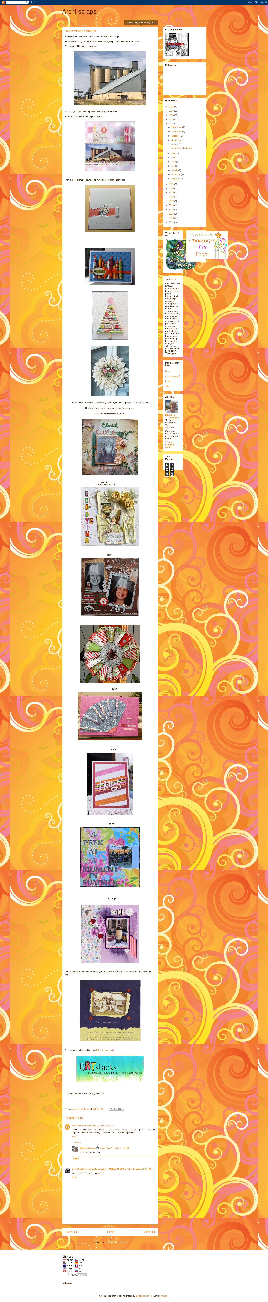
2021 (171, 184)
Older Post (149, 1232)
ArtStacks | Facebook (104, 1050)
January (175, 178)
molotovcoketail (143, 1296)
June (174, 157)
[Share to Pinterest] (122, 1109)
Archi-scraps (79, 11)
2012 (171, 222)
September (177, 140)
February (176, 174)
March (174, 170)
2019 (171, 192)
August (175, 144)
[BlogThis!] (113, 1109)
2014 (171, 214)
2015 (171, 209)
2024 (171, 115)
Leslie (168, 381)
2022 (171, 123)
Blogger (165, 1296)
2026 (171, 106)
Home (110, 1232)
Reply (74, 1136)
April (173, 166)
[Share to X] (116, 1109)
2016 (171, 205)
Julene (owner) (172, 376)
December (176, 127)
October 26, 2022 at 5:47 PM (138, 1169)
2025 (171, 111)
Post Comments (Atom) (116, 1242)
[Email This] (110, 1109)
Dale (167, 371)
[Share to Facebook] (119, 1109)
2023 (171, 119)
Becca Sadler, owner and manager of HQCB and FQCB (98, 1169)
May (173, 161)
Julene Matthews (88, 1148)
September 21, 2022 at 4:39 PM (114, 1148)
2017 (171, 201)
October (175, 136)
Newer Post (71, 1232)
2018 (171, 196)
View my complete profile (169, 444)
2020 (171, 188)
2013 (171, 218)
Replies (78, 1142)
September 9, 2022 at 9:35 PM (100, 1125)
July (173, 153)
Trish (167, 386)
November (176, 131)
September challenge (181, 148)
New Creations (79, 1125)
